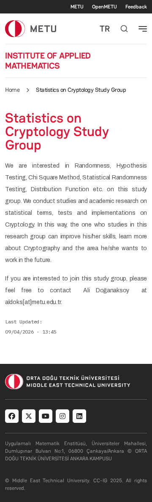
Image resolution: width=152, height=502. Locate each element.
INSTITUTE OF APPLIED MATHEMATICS (48, 61)
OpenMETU (104, 6)
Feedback (136, 6)
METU (77, 6)
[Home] (30, 28)
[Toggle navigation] (142, 28)
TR (105, 28)
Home (12, 89)
